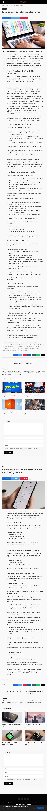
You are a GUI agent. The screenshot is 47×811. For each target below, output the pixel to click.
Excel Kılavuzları (19, 346)
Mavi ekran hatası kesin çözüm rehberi (11, 395)
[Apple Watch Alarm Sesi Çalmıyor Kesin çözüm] (35, 735)
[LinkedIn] (3, 61)
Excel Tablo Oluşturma (28, 346)
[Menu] (3, 2)
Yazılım (24, 804)
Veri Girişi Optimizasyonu (23, 350)
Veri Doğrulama (6, 350)
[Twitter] (3, 58)
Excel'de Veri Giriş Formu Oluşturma (17, 348)
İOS (3, 466)
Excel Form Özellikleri (38, 342)
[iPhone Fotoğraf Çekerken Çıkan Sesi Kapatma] (35, 717)
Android (16, 802)
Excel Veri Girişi (36, 346)
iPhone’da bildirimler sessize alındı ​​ (14, 691)
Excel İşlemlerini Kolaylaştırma (8, 346)
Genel (4, 802)
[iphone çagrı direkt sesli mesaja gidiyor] (12, 717)
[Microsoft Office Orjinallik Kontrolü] (12, 404)
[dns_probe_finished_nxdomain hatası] (35, 387)
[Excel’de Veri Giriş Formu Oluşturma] (23, 35)
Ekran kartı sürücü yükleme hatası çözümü (33, 412)
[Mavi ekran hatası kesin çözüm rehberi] (12, 387)
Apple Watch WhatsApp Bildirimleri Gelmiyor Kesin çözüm (10, 743)
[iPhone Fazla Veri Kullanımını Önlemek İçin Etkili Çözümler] (23, 495)
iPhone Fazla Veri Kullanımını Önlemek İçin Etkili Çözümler (14, 680)
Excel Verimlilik (5, 348)
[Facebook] (3, 55)
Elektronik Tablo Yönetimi (18, 342)
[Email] (3, 67)
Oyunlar (40, 802)
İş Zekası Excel (38, 348)
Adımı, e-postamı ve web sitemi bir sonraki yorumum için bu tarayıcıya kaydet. (21, 448)
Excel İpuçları (40, 344)
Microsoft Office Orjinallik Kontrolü (10, 412)
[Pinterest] (3, 64)
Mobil (25, 802)
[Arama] (43, 2)
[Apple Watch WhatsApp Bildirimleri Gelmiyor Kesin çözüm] (12, 735)
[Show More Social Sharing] (30, 18)
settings (33, 808)
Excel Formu (5, 344)
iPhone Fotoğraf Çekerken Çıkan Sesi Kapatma (34, 725)
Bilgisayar (18, 804)
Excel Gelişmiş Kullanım (13, 344)
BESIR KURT (5, 14)
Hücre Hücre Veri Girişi (29, 348)
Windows (4, 8)
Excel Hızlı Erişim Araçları (24, 344)
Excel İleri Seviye (33, 344)
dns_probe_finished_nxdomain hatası (34, 395)
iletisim (29, 804)
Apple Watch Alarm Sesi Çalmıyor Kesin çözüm (34, 743)
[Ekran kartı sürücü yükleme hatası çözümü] (35, 404)
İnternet (31, 802)
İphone (21, 802)
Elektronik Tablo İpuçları (7, 342)
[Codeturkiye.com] (23, 2)
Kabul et (40, 808)
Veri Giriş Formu (13, 350)
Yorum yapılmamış (17, 14)
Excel (8, 54)
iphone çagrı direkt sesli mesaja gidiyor (11, 724)
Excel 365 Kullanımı (28, 342)
